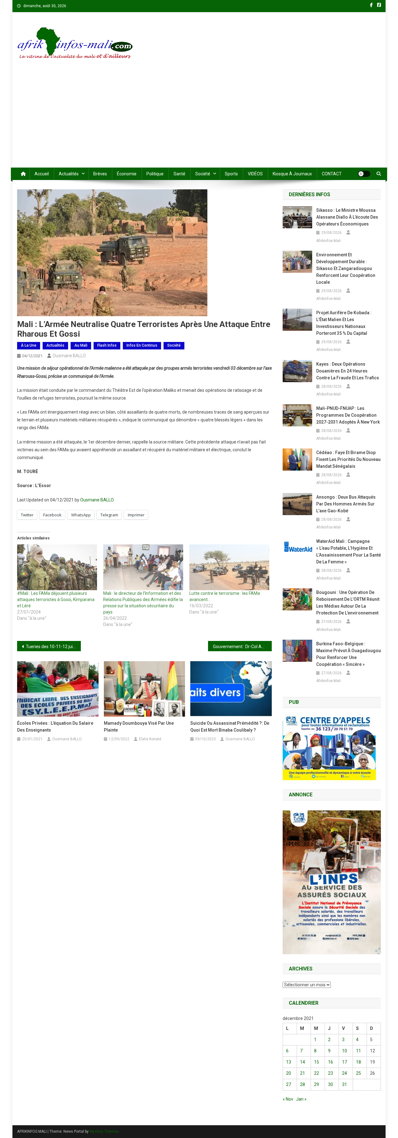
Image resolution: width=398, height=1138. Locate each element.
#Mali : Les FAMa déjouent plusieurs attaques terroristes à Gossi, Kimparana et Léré (56, 599)
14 (302, 1062)
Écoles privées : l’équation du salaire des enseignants (55, 727)
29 (316, 1084)
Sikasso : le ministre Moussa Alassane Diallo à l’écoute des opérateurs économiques (347, 217)
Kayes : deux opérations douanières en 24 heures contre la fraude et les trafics (347, 371)
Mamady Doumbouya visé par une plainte (139, 727)
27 (288, 1084)
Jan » (301, 1099)
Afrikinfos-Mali (328, 241)
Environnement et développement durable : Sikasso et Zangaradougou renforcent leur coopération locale (345, 268)
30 (330, 1084)
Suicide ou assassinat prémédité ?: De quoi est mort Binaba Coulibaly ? (229, 727)
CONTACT (332, 173)
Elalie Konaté (150, 739)
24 (344, 1073)
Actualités (69, 173)
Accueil (42, 173)
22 (316, 1073)
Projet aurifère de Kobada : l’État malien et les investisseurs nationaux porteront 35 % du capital (344, 323)
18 (358, 1062)
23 (330, 1073)
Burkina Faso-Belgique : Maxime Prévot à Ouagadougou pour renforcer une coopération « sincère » (348, 654)
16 (330, 1062)
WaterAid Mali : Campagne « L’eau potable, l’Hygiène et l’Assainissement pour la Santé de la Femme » (348, 551)
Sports (231, 173)
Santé (179, 173)
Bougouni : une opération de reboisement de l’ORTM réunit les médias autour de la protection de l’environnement (347, 602)
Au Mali (80, 345)
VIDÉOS (255, 173)
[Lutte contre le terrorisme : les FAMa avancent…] (229, 567)
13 (288, 1062)
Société (202, 173)
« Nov (288, 1099)
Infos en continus (142, 345)
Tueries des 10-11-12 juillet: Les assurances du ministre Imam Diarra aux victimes (53, 646)
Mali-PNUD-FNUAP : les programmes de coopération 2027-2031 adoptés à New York (348, 415)
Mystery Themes (104, 1131)
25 (358, 1073)
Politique (155, 173)
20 (288, 1073)
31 (344, 1084)
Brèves (100, 173)
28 (302, 1084)
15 (316, 1062)
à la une (28, 345)
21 (302, 1073)
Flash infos (107, 345)
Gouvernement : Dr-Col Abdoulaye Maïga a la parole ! (242, 646)
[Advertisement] (199, 120)
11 (358, 1050)
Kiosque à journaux (292, 173)
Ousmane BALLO (69, 355)
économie (127, 173)
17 (344, 1062)
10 (344, 1050)
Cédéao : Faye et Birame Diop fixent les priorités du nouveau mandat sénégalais (348, 459)
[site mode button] (364, 174)
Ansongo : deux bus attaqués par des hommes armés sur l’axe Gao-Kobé (346, 504)
